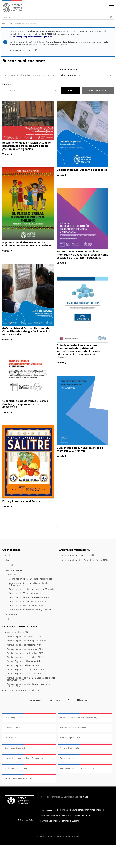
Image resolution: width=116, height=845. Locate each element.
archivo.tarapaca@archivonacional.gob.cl (29, 36)
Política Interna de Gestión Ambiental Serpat (77, 768)
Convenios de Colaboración (15, 748)
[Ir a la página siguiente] (63, 525)
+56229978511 (51, 809)
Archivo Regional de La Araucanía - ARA (26, 669)
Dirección (11, 575)
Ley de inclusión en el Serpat (16, 768)
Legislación (10, 565)
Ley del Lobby (10, 718)
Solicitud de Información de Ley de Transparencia (24, 758)
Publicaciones (13, 23)
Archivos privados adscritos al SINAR (22, 690)
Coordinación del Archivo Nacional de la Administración (28, 584)
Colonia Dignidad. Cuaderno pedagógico (82, 169)
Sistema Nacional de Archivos (19, 626)
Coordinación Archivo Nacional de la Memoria (31, 589)
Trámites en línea (67, 758)
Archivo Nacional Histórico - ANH (77, 555)
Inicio (4, 23)
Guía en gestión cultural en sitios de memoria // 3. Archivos (80, 449)
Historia (8, 560)
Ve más (7, 154)
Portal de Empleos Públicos (70, 738)
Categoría (7, 84)
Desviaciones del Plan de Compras (18, 778)
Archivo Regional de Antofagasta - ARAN (26, 641)
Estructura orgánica (14, 570)
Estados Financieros (12, 728)
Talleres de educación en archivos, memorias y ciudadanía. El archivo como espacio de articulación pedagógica (82, 254)
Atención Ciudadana (50, 815)
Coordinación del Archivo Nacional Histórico (30, 579)
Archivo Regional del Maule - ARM (23, 661)
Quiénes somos (11, 549)
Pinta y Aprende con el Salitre (21, 501)
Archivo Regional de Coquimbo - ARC (25, 649)
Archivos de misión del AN (74, 549)
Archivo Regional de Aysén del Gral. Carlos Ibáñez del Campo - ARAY (31, 679)
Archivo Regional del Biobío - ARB (23, 665)
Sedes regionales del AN (16, 632)
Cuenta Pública (10, 738)
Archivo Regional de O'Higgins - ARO (24, 657)
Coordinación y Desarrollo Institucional (28, 606)
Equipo (8, 619)
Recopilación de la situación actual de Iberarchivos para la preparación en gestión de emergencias (26, 145)
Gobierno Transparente (69, 748)
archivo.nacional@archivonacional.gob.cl (86, 809)
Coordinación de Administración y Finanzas (30, 610)
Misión (8, 555)
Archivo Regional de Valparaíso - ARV (25, 653)
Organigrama (11, 614)
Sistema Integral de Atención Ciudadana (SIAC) (78, 718)
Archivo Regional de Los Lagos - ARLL (25, 673)
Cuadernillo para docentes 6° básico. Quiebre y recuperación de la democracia (25, 404)
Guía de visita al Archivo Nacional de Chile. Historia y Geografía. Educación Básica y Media (26, 331)
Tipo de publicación (68, 69)
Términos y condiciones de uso (76, 815)
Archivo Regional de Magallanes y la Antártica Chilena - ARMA (29, 685)
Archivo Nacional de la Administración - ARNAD (84, 560)
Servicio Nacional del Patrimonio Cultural (59, 821)
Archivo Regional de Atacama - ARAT (24, 645)
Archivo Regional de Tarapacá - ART (24, 637)
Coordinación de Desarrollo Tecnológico (28, 601)
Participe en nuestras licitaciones (73, 728)
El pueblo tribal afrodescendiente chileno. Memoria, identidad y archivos (27, 244)
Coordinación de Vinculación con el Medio (29, 597)
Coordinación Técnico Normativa (25, 593)
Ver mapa (83, 796)
